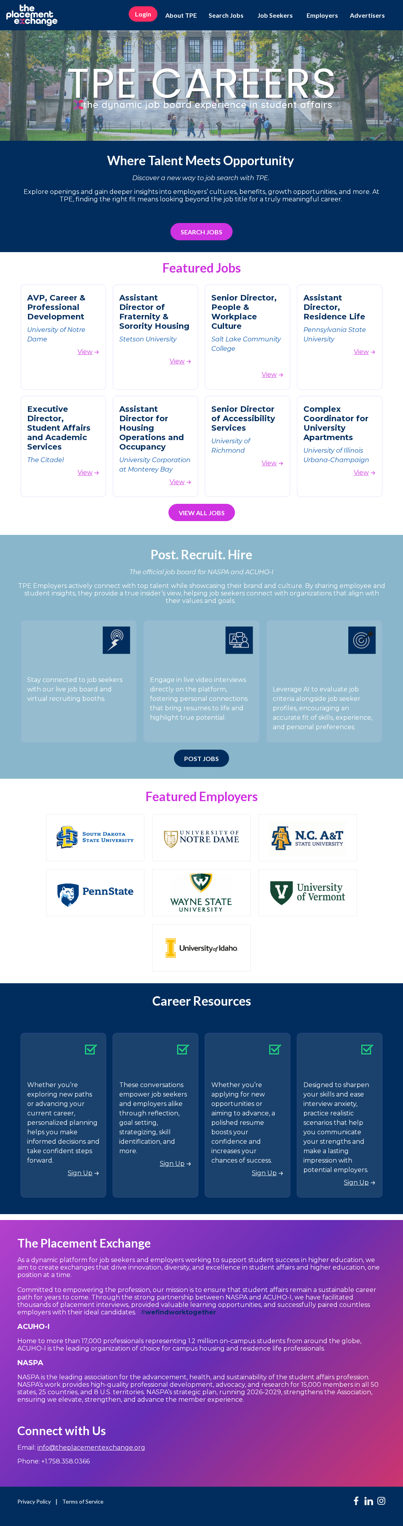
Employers (322, 15)
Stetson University (148, 339)
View (85, 352)
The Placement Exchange (84, 1243)
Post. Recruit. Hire (201, 554)
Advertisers (367, 15)
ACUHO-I (34, 1326)
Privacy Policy (34, 1501)
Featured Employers (202, 796)
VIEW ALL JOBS (202, 512)
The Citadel (45, 460)
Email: (81, 1447)
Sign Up (80, 1173)
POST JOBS (201, 758)
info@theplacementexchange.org (91, 1447)
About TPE (181, 15)
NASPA (30, 1362)
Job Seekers (275, 15)
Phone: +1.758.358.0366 (53, 1461)
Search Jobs (226, 15)
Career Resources (201, 1000)
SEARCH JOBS (201, 232)
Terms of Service (83, 1501)
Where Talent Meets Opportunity (201, 160)
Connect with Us (61, 1430)
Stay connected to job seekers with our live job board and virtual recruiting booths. (74, 689)
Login (143, 14)
